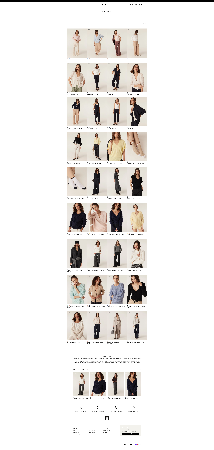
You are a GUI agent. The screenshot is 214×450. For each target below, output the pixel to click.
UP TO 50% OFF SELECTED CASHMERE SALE (107, 1)
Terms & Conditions (76, 437)
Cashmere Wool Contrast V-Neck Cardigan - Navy (74, 129)
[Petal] (87, 233)
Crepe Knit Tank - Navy (92, 128)
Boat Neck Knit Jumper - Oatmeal (74, 342)
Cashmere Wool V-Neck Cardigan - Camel (96, 306)
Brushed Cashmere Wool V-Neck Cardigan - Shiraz (114, 399)
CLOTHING (92, 8)
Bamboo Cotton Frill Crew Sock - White (76, 198)
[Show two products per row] (143, 23)
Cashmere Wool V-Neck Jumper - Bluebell (96, 60)
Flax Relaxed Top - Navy (112, 94)
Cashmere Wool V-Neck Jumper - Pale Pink (76, 60)
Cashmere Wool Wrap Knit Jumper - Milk (95, 270)
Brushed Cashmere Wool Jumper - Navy (115, 234)
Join (136, 4)
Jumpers (115, 18)
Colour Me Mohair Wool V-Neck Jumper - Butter (136, 235)
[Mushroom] (107, 341)
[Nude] (109, 305)
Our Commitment (92, 432)
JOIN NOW (130, 433)
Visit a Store (122, 8)
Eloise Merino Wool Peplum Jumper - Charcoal (115, 199)
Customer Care (77, 426)
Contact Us (75, 428)
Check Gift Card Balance (107, 436)
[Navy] (67, 127)
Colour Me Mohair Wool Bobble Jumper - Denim (116, 307)
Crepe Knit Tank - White (112, 128)
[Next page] (116, 348)
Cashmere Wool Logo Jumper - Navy (75, 234)
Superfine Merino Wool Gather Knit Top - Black (136, 307)
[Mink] (109, 397)
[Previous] (139, 369)
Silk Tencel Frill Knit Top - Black (134, 198)
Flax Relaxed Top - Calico (72, 94)
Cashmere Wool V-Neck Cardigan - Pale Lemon (95, 164)
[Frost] (127, 341)
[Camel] (87, 305)
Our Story (90, 428)
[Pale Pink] (67, 58)
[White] (127, 58)
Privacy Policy (75, 439)
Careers (90, 434)
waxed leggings (115, 361)
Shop (69, 26)
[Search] (141, 4)
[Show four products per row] (145, 23)
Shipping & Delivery (76, 432)
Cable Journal (105, 432)
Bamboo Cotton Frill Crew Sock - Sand (135, 163)
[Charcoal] (67, 269)
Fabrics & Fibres (92, 430)
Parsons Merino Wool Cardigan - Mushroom (114, 343)
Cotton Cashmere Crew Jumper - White (135, 60)
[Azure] (67, 305)
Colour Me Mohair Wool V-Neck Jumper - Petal (96, 235)
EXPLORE (105, 426)
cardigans (120, 358)
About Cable (92, 426)
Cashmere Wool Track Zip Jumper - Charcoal (74, 271)
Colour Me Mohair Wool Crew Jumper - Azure (75, 307)
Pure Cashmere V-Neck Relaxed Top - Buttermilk (115, 164)
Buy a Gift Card (106, 434)
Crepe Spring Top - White (92, 94)
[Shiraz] (108, 397)
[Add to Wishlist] (86, 60)
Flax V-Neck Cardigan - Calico (133, 94)
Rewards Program (106, 430)
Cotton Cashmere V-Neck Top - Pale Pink (115, 60)
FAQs (74, 430)
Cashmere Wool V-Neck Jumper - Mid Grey (116, 270)
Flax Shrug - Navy (131, 128)
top (134, 361)
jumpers (127, 358)
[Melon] (69, 305)
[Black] (127, 305)
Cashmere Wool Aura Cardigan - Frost (135, 342)
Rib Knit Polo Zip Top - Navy (93, 198)
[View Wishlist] (128, 4)
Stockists (104, 437)
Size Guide (75, 436)
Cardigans (110, 18)
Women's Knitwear (75, 26)
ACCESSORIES (99, 8)
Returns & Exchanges (77, 434)
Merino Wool (104, 18)
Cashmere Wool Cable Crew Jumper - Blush (95, 343)
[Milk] (87, 269)
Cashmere (99, 18)
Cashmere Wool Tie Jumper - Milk (134, 270)
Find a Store (105, 428)
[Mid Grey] (107, 269)
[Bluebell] (69, 58)
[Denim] (107, 305)
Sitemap (104, 439)
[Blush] (87, 341)
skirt (138, 361)
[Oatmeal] (67, 341)
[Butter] (89, 233)
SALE (79, 8)
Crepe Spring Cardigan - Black (73, 163)
